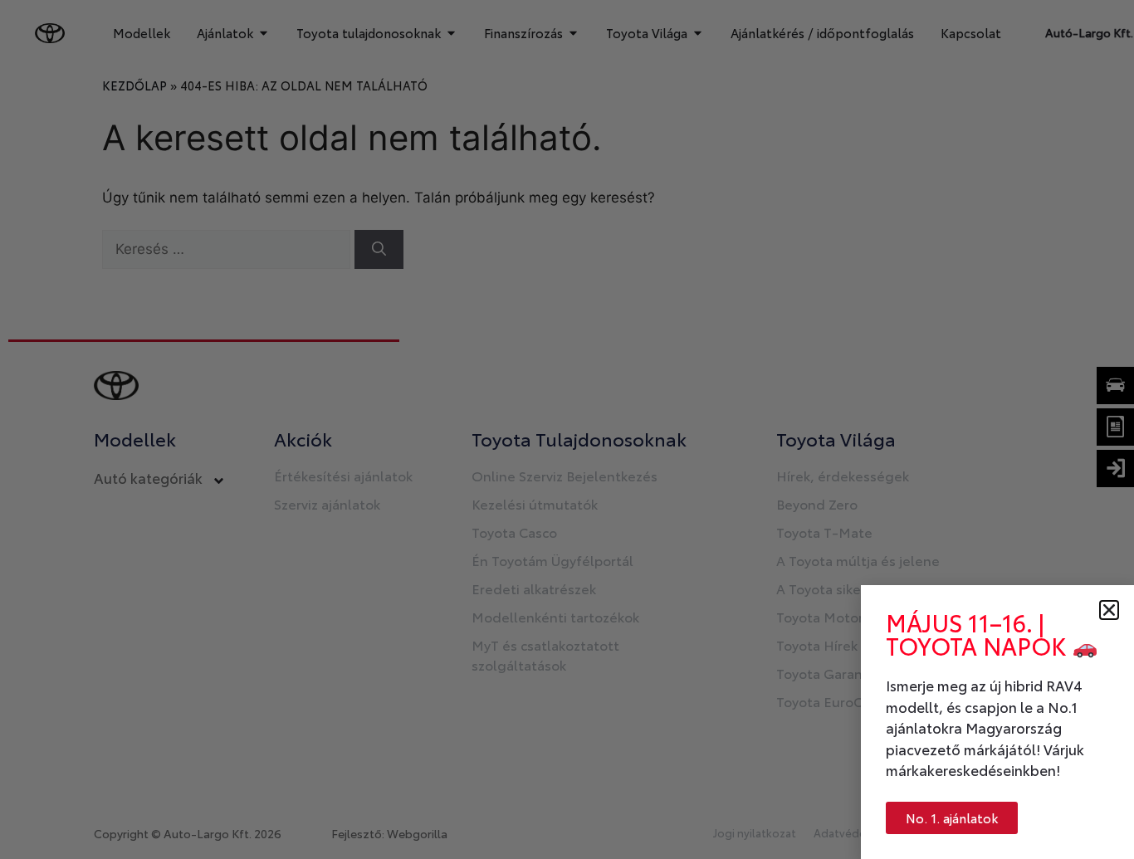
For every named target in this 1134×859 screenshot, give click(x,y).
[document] (567, 429)
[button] (1109, 610)
